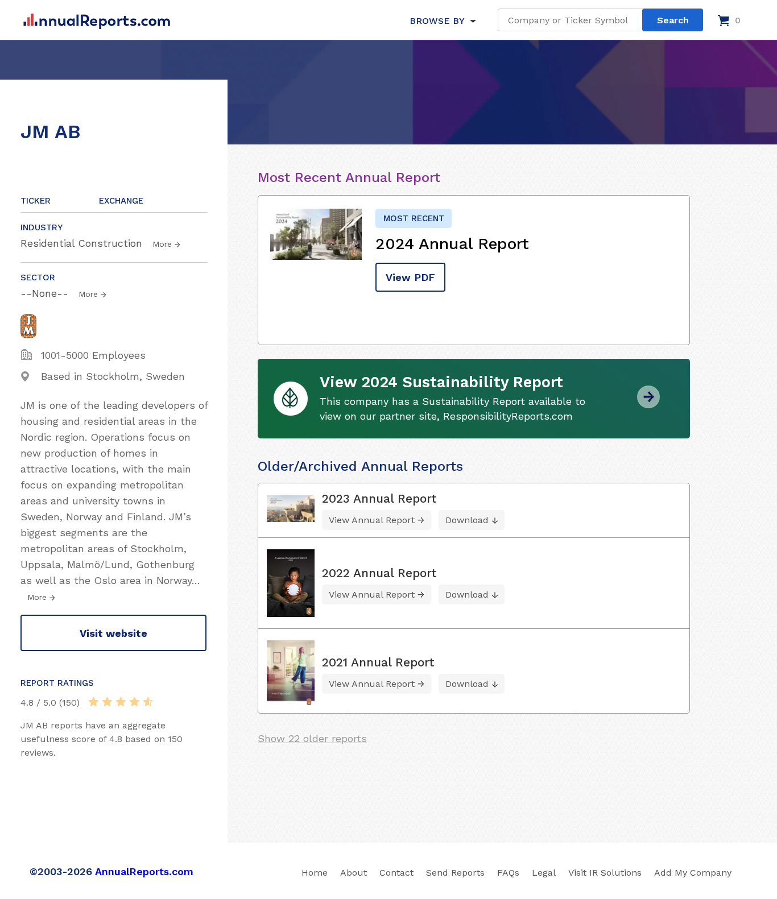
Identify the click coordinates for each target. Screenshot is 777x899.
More (162, 243)
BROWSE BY (437, 20)
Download (467, 520)
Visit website (113, 633)
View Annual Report (372, 520)
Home (314, 872)
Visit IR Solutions (605, 872)
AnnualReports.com (144, 871)
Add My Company (692, 872)
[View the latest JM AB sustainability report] (648, 404)
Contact (396, 872)
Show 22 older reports (312, 738)
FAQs (508, 872)
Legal (544, 872)
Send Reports (455, 872)
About (353, 872)
